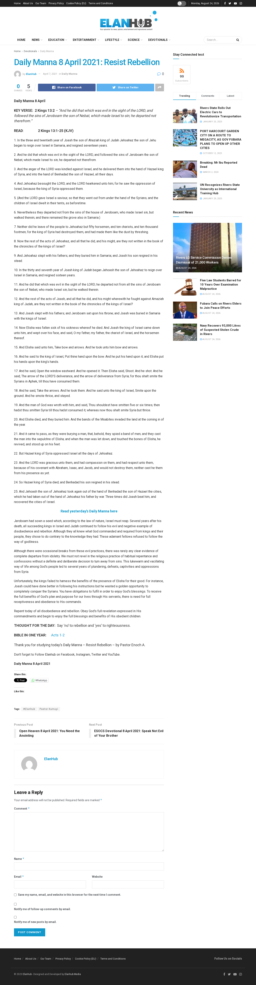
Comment (22, 808)
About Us (28, 3)
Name (19, 859)
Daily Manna (47, 51)
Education (56, 39)
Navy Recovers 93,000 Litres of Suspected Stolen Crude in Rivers (220, 330)
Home (17, 3)
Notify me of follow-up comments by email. (42, 909)
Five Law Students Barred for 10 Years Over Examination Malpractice (220, 285)
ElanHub (31, 73)
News (36, 39)
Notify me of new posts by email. (35, 922)
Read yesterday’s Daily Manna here (89, 511)
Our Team (40, 3)
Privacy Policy (56, 3)
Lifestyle (112, 39)
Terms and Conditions (101, 3)
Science (134, 39)
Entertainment (84, 39)
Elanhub (27, 974)
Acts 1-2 (58, 635)
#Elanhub (29, 709)
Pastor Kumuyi (49, 709)
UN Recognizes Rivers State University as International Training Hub (220, 189)
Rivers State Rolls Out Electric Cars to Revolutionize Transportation (221, 112)
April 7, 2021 (50, 73)
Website (97, 876)
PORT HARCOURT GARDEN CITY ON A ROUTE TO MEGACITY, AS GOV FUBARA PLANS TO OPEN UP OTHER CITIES (220, 139)
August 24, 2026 (187, 268)
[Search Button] (238, 39)
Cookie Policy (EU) (76, 3)
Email (19, 876)
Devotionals (158, 39)
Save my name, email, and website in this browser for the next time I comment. (69, 894)
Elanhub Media (73, 974)
